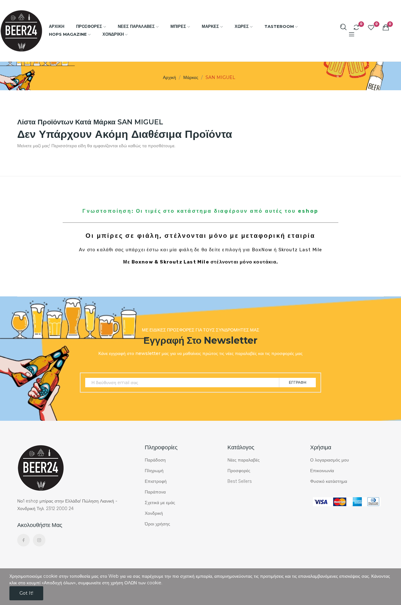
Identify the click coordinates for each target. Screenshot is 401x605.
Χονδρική (154, 513)
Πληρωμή (154, 470)
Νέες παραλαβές (243, 460)
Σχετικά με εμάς (160, 502)
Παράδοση (155, 460)
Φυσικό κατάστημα (328, 481)
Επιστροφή (156, 481)
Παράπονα (155, 492)
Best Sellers (239, 481)
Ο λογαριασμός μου (329, 460)
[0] (356, 27)
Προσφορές (238, 470)
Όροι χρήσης (157, 524)
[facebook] (23, 540)
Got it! (26, 593)
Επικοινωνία (322, 470)
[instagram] (39, 540)
